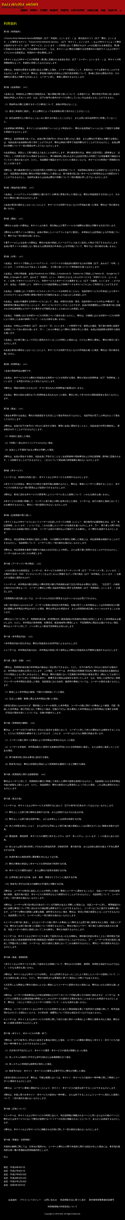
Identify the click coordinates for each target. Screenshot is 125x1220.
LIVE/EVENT (78, 10)
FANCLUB (92, 10)
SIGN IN (112, 10)
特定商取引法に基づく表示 (73, 1199)
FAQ (103, 10)
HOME (24, 10)
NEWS (33, 10)
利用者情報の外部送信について (62, 1206)
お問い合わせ (50, 1199)
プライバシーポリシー (30, 1199)
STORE (44, 10)
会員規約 (12, 1199)
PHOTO (65, 10)
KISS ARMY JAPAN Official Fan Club (19, 5)
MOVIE (54, 10)
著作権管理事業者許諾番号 (101, 1199)
